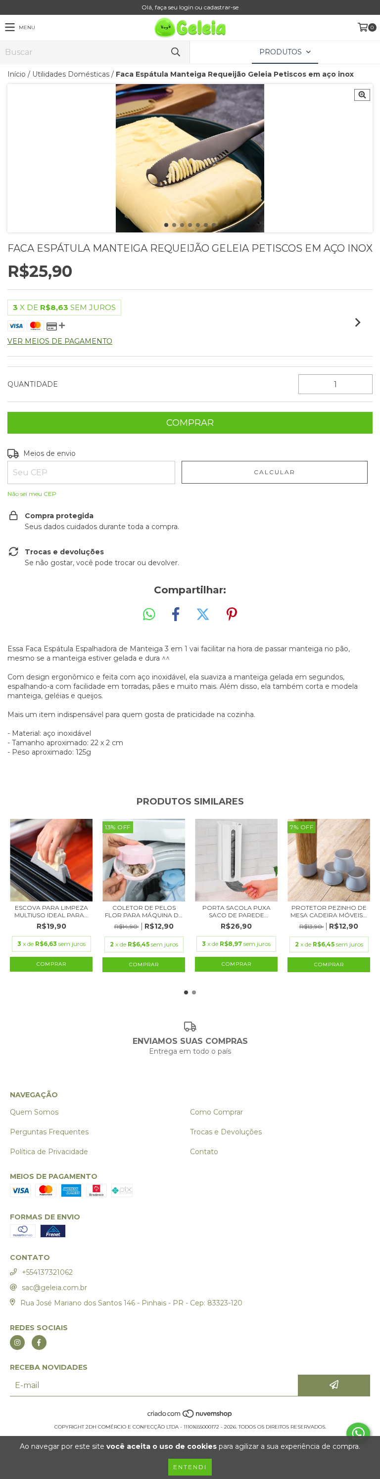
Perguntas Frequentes (49, 1131)
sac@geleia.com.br (54, 1287)
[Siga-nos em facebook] (39, 1342)
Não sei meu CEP (31, 493)
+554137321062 (47, 1272)
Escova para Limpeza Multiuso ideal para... (51, 911)
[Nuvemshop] (190, 1417)
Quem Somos (34, 1112)
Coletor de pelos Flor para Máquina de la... (144, 911)
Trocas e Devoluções (226, 1131)
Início (16, 74)
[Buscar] (175, 52)
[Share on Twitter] (202, 615)
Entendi (190, 1467)
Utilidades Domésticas (70, 74)
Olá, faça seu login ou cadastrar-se (190, 7)
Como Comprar (216, 1112)
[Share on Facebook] (176, 615)
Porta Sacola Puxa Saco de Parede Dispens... (236, 911)
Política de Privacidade (49, 1151)
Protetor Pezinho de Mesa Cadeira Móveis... (328, 911)
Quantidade (32, 384)
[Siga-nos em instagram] (17, 1342)
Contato (204, 1151)
